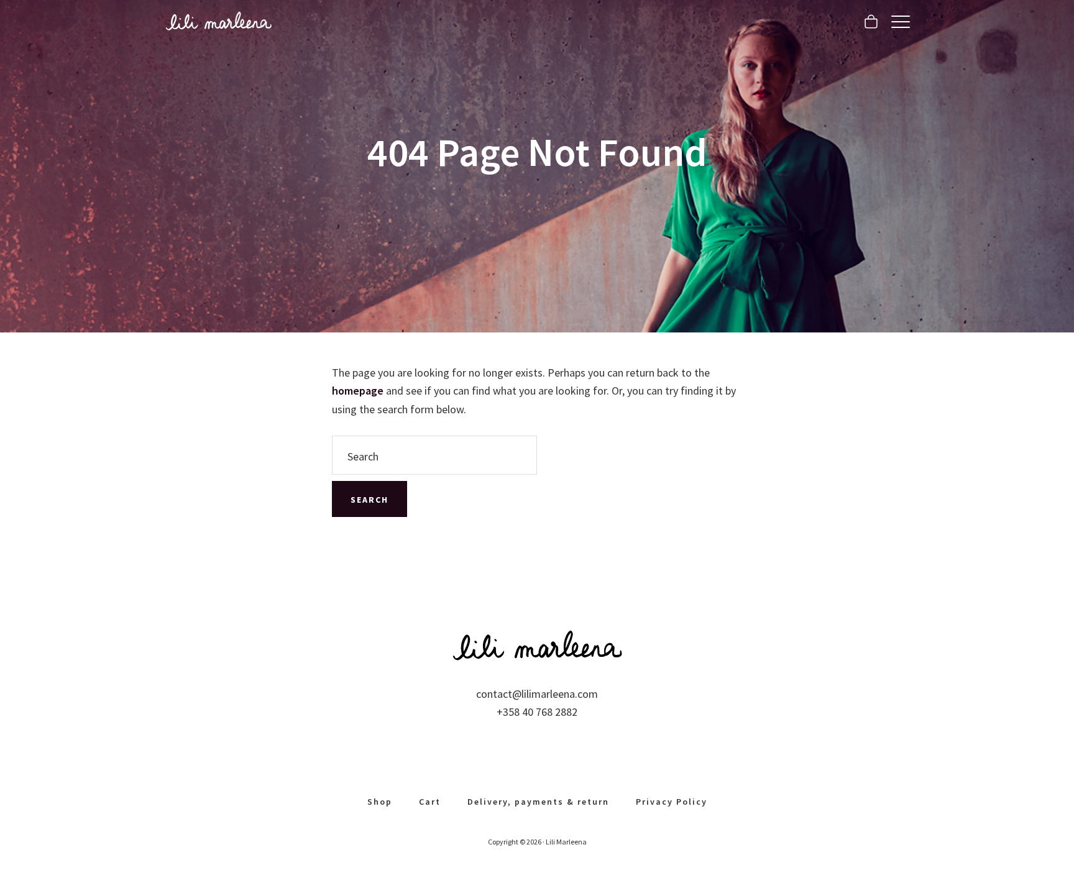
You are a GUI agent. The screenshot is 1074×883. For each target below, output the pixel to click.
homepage (357, 390)
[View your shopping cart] (871, 21)
